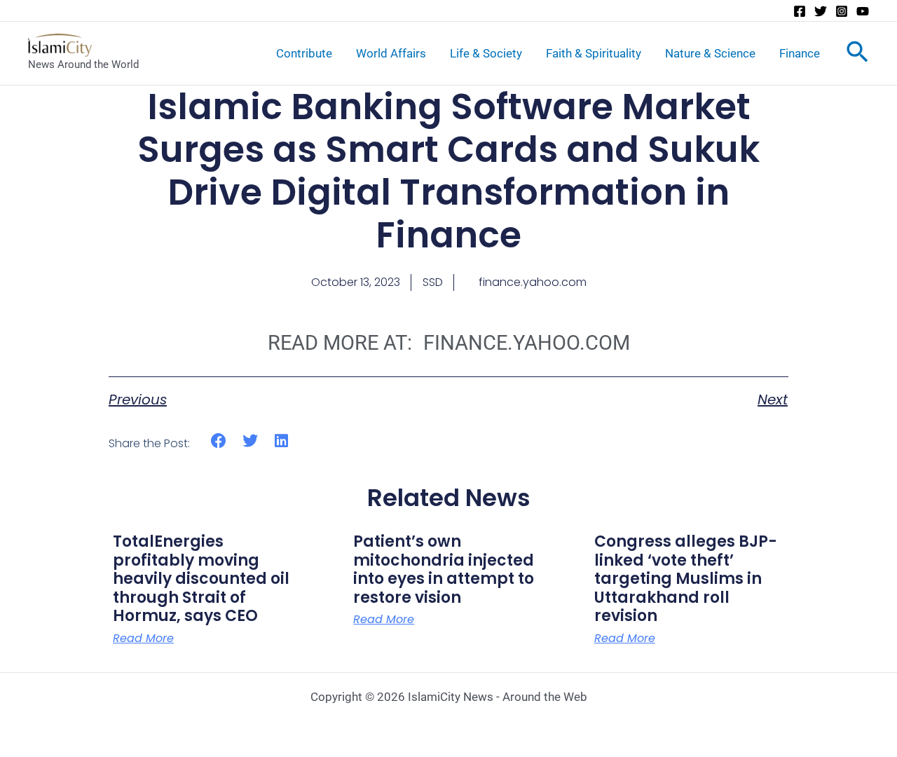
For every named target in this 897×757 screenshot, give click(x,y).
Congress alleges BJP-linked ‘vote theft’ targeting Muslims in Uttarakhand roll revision (685, 579)
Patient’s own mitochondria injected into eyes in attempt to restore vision (443, 569)
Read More (143, 638)
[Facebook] (799, 11)
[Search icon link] (857, 55)
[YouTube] (862, 11)
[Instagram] (841, 11)
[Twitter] (820, 11)
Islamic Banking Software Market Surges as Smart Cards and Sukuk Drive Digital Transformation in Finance (448, 171)
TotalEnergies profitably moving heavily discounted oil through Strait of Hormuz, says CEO (201, 579)
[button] (219, 441)
